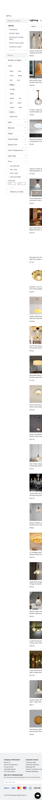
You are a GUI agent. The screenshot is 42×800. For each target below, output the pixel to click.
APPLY (12, 187)
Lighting (8, 16)
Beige (34, 26)
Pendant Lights (14, 33)
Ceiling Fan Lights (15, 47)
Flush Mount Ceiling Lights (16, 38)
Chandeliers (13, 29)
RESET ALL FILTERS (16, 192)
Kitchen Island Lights (16, 43)
